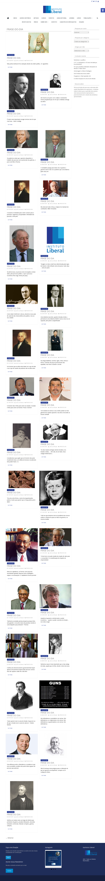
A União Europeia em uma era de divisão (84, 78)
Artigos (36, 18)
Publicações (87, 18)
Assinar (9, 871)
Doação (81, 22)
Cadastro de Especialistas (68, 22)
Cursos (43, 18)
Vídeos (36, 22)
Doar (8, 857)
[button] (103, 10)
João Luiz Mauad (20, 60)
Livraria (71, 18)
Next (63, 859)
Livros (79, 18)
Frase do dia (11, 55)
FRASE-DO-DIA (29, 60)
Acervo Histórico (25, 18)
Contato (54, 22)
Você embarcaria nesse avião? (82, 73)
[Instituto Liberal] (8, 18)
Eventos (51, 18)
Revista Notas (26, 22)
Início (15, 18)
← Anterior (10, 838)
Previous (43, 859)
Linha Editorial (61, 18)
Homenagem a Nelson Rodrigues (83, 71)
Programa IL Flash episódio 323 (82, 76)
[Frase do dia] (38, 33)
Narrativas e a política (79, 60)
